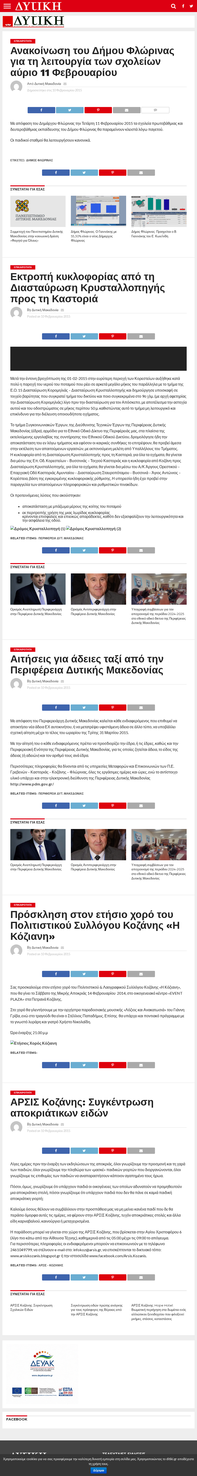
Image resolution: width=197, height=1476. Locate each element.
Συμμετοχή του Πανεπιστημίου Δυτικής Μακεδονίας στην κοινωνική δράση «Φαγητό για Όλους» (36, 236)
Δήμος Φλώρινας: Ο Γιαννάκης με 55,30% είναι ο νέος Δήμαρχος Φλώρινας (94, 236)
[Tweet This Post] (70, 109)
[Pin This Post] (98, 109)
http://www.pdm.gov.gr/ (32, 784)
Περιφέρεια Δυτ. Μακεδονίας (61, 538)
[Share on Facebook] (41, 109)
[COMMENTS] (155, 109)
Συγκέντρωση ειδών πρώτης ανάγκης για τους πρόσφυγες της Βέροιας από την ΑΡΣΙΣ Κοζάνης (97, 1310)
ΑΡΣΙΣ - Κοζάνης (50, 1265)
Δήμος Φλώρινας (39, 160)
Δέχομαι (98, 1470)
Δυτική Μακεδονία (47, 84)
